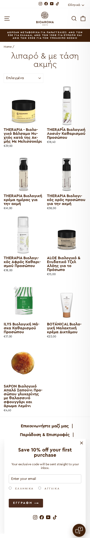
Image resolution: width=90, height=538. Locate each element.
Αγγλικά (51, 488)
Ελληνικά (24, 488)
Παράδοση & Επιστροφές (45, 435)
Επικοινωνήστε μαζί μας (45, 426)
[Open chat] (79, 530)
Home (8, 46)
